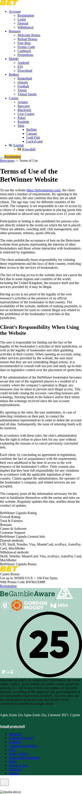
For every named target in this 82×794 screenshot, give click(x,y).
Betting (14, 74)
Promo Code (26, 47)
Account (15, 11)
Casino (13, 98)
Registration (25, 15)
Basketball (24, 78)
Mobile (14, 59)
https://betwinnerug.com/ (43, 190)
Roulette (23, 122)
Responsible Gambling (24, 757)
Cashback (24, 51)
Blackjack (24, 110)
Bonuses (15, 31)
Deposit (22, 23)
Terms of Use (18, 765)
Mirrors (14, 773)
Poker (21, 118)
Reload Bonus (27, 39)
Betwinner (7, 160)
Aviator (22, 102)
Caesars (31, 133)
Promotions (25, 55)
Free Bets (24, 43)
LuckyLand (34, 141)
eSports (22, 82)
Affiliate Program (21, 738)
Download (24, 70)
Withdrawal (25, 27)
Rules (13, 761)
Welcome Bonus (28, 35)
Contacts (15, 741)
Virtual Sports (27, 94)
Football (23, 86)
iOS (20, 66)
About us (15, 734)
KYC (12, 749)
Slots (20, 125)
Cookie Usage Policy (23, 745)
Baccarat (23, 106)
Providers (15, 769)
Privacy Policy (19, 753)
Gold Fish (33, 137)
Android (23, 63)
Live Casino (25, 114)
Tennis (22, 90)
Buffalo (31, 129)
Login (21, 19)
